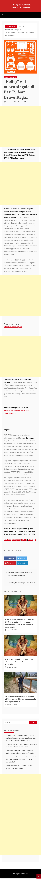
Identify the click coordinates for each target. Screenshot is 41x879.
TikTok (30, 540)
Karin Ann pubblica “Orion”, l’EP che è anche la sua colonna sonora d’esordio (19, 661)
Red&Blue (19, 550)
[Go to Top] (38, 876)
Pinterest (10, 563)
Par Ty (13, 550)
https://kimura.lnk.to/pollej (13, 327)
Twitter (23, 558)
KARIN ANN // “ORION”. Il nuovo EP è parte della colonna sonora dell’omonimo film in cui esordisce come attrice (21, 738)
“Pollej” (8, 550)
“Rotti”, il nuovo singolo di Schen (21, 583)
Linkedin (22, 563)
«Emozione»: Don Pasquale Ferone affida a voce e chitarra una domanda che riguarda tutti (20, 698)
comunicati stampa (10, 77)
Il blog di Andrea (21, 4)
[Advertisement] (20, 126)
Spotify (24, 540)
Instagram (16, 540)
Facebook (7, 540)
